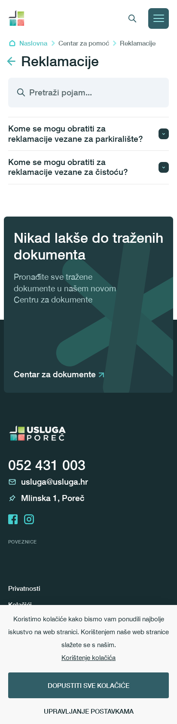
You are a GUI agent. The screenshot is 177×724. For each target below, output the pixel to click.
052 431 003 (46, 465)
